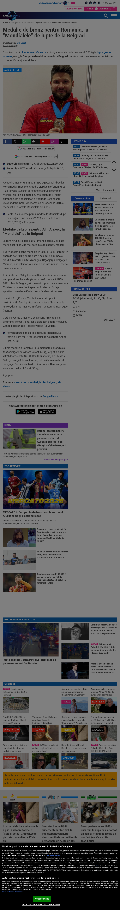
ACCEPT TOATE (42, 899)
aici (97, 865)
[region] (60, 876)
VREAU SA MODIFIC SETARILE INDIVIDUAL (41, 905)
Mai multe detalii (53, 855)
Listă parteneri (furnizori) (12, 892)
